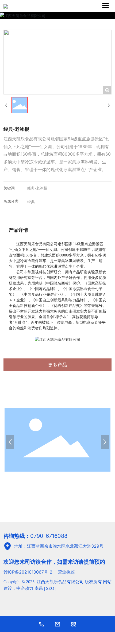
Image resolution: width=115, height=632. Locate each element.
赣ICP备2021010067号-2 (27, 572)
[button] (10, 442)
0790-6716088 (48, 536)
